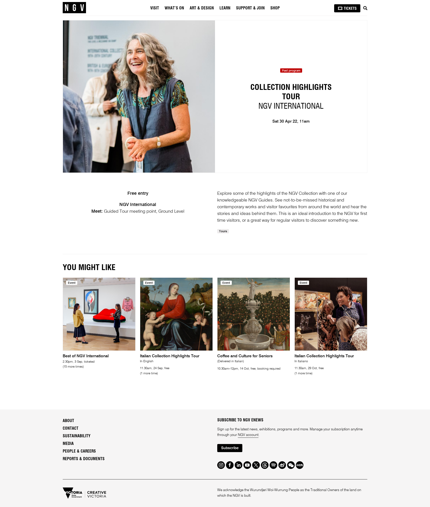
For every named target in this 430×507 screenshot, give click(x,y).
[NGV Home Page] (74, 7)
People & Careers (79, 451)
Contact (70, 429)
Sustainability (76, 436)
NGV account (248, 435)
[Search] (365, 8)
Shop (275, 8)
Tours (223, 231)
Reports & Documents (84, 459)
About (68, 421)
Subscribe (230, 448)
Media (68, 444)
